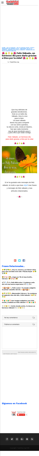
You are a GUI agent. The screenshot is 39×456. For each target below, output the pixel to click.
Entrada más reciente (27, 352)
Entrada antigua (10, 354)
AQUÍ (26, 185)
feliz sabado (11, 47)
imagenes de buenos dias (10, 48)
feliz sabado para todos (25, 47)
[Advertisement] (19, 25)
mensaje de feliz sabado (16, 49)
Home (3, 47)
